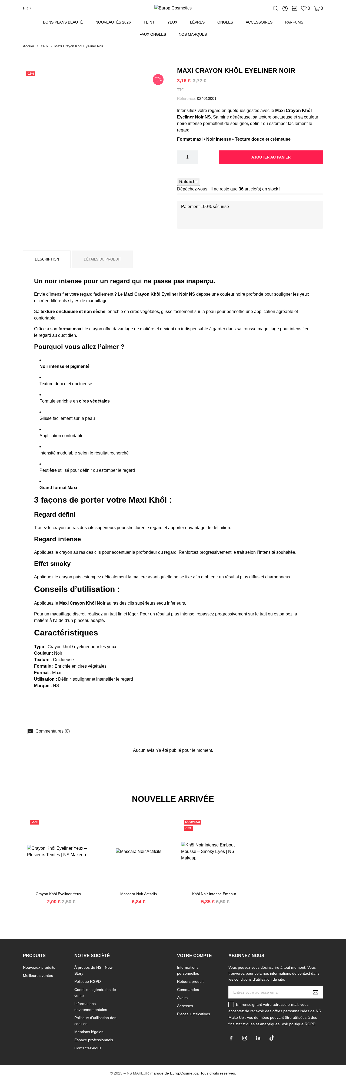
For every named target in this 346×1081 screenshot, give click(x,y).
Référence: (186, 98)
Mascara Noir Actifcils (138, 894)
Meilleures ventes (38, 975)
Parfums (294, 22)
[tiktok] (272, 1038)
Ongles (225, 22)
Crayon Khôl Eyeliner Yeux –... (62, 894)
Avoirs (182, 998)
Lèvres (197, 22)
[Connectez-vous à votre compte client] (294, 8)
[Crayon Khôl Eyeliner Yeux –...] (54, 889)
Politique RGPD (87, 981)
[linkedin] (258, 1038)
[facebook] (231, 1038)
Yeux (172, 22)
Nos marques (193, 34)
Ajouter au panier (271, 157)
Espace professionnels (93, 1040)
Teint (149, 22)
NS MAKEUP (137, 1073)
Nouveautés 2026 (113, 22)
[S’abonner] (315, 992)
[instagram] (244, 1038)
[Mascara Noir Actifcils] (132, 889)
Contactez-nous (87, 1048)
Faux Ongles (152, 34)
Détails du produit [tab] (102, 259)
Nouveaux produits (39, 967)
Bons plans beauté (63, 22)
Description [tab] (47, 259)
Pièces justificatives (193, 1014)
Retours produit (190, 981)
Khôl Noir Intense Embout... (215, 894)
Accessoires (259, 22)
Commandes (188, 989)
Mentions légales (88, 1032)
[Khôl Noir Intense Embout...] (209, 889)
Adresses (185, 1006)
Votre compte (194, 955)
